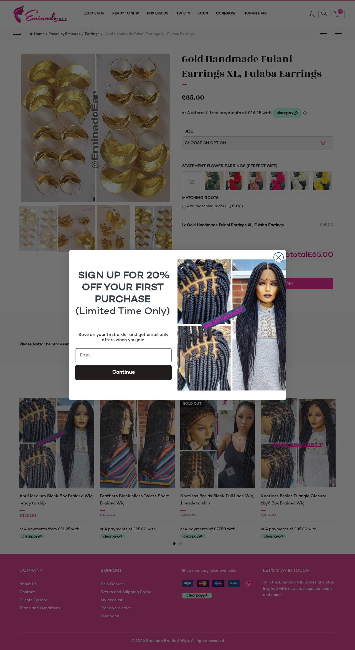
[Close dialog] (278, 257)
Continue (123, 372)
